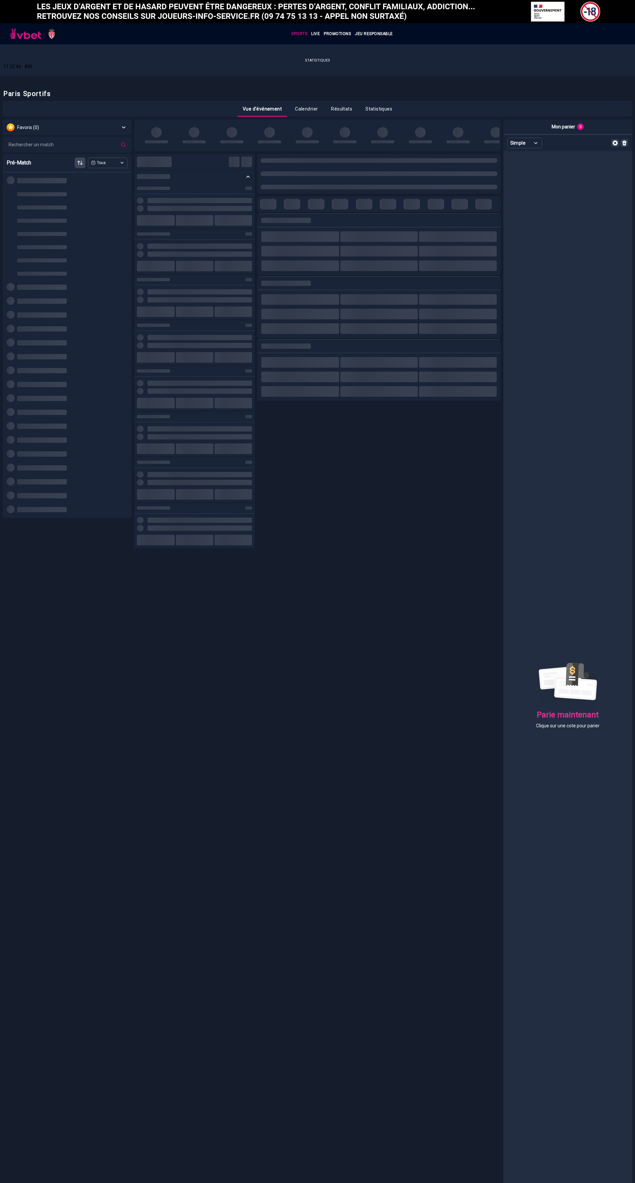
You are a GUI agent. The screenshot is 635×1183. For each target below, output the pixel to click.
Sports (299, 33)
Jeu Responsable (374, 33)
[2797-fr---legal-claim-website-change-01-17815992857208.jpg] (317, 11)
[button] (262, 109)
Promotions (337, 33)
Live (315, 33)
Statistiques (317, 60)
